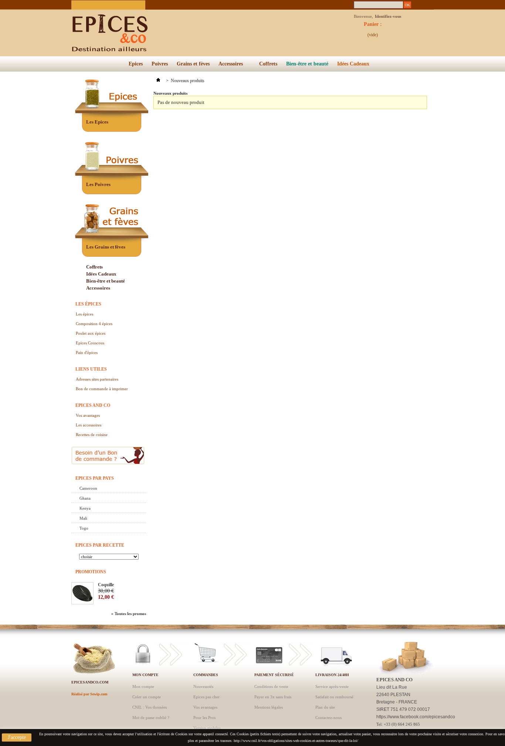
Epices (136, 64)
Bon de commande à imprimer (102, 388)
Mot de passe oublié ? (150, 717)
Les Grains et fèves (105, 247)
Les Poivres (98, 184)
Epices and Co (92, 405)
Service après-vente (332, 686)
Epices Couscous (90, 343)
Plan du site (325, 707)
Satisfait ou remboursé (334, 697)
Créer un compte (146, 697)
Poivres (160, 64)
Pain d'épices (87, 352)
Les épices (88, 304)
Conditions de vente (271, 686)
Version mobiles (207, 728)
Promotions (90, 571)
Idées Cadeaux (353, 64)
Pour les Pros (204, 717)
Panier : (373, 26)
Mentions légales (268, 707)
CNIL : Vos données (149, 707)
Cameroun (88, 488)
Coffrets (268, 64)
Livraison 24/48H (332, 675)
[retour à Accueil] (158, 80)
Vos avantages (88, 415)
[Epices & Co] (143, 27)
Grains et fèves (193, 64)
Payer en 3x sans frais (272, 697)
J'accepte (17, 737)
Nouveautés (203, 686)
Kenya (85, 508)
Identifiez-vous (388, 16)
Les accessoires (88, 425)
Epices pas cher (206, 697)
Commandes (205, 675)
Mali (83, 518)
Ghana (85, 498)
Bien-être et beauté (307, 64)
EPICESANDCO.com (89, 682)
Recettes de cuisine (92, 434)
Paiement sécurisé (274, 675)
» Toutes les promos (128, 613)
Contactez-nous (328, 717)
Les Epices (97, 122)
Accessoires (229, 65)
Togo (83, 528)
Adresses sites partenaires (97, 379)
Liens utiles (91, 369)
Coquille (106, 584)
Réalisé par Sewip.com (89, 694)
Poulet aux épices (90, 333)
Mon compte (145, 675)
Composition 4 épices (94, 323)
